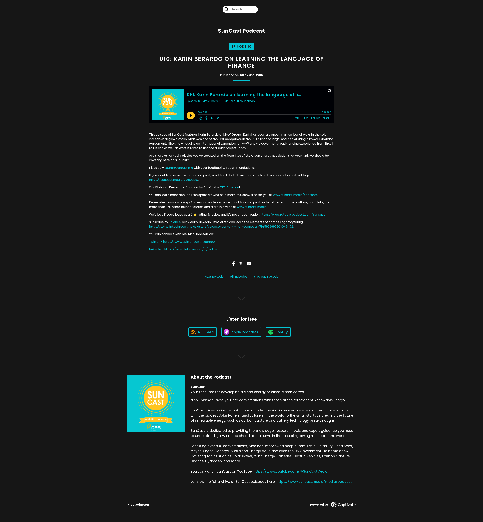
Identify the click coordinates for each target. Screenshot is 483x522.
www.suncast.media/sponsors (295, 195)
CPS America (229, 187)
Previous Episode (266, 276)
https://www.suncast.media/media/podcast (314, 481)
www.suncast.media (251, 207)
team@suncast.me (179, 168)
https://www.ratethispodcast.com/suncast (292, 214)
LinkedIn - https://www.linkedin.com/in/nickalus (184, 249)
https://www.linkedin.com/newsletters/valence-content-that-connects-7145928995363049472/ (222, 226)
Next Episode (214, 276)
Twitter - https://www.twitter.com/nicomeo (182, 241)
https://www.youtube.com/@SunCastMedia (291, 471)
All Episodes (238, 276)
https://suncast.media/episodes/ (173, 180)
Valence (174, 222)
